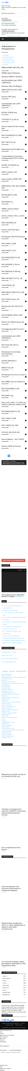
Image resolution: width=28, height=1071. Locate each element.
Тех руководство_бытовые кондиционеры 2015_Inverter (13, 157)
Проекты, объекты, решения (9, 717)
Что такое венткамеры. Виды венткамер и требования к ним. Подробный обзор (14, 963)
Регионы (4, 720)
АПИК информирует (7, 674)
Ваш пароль (5, 18)
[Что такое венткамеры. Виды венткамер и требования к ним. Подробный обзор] (14, 947)
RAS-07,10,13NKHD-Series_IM (13, 322)
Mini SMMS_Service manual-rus (13, 382)
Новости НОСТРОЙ (7, 705)
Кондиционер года (6, 691)
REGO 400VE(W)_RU (9, 223)
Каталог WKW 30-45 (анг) (11, 446)
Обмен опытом (6, 711)
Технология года (6, 733)
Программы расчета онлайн (9, 652)
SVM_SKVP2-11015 (9, 250)
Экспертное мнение (7, 734)
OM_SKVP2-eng (7, 395)
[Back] (2, 4)
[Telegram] (3, 2)
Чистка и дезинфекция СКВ (9, 662)
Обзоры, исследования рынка (9, 709)
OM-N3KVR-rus (7, 202)
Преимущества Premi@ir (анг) (13, 149)
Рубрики (5, 671)
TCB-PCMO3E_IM (8, 285)
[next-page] (18, 456)
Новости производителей (8, 706)
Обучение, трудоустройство (9, 713)
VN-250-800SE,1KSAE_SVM (12, 315)
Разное (3, 719)
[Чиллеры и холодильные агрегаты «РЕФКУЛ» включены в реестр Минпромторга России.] (14, 794)
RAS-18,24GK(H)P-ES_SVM (12, 135)
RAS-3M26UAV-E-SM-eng (11, 271)
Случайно (5, 64)
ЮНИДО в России (6, 737)
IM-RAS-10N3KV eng (9, 112)
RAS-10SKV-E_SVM (9, 244)
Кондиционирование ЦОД (8, 692)
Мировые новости (6, 699)
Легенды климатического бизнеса (11, 694)
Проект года (5, 716)
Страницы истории (6, 731)
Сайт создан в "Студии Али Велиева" (17, 1027)
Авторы (12, 671)
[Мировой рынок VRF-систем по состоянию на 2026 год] (14, 760)
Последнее (6, 55)
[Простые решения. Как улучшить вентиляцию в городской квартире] (14, 872)
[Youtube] (8, 2)
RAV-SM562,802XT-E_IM (11, 257)
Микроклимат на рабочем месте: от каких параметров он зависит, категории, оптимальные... (13, 926)
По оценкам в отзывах (8, 62)
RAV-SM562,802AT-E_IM (11, 411)
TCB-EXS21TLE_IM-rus (10, 119)
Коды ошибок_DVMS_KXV (12, 179)
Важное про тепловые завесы (10, 658)
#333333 (2, 1040)
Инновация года (6, 685)
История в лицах (6, 688)
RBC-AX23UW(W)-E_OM (10, 389)
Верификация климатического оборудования (14, 677)
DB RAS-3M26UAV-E (9, 361)
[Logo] (0, 42)
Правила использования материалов (10, 1023)
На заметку (5, 700)
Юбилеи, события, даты (8, 736)
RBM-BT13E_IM (7, 368)
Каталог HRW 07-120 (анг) (12, 77)
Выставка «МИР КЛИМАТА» (9, 682)
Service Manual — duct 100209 (13, 439)
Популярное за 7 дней (9, 60)
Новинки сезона (6, 703)
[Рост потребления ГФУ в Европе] (14, 833)
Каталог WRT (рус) (9, 97)
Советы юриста (6, 726)
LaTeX (8, 1050)
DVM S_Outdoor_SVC (9, 172)
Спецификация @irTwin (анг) (13, 329)
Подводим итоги (6, 714)
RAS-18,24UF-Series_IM (10, 299)
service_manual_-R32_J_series (13, 216)
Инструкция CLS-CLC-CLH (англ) (14, 375)
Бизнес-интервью (6, 675)
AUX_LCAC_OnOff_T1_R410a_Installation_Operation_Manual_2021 (14, 403)
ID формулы (3, 1041)
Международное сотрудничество (10, 697)
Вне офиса (4, 680)
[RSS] (2, 2)
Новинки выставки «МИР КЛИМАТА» (11, 702)
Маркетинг (4, 696)
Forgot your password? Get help (10, 22)
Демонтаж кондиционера (11, 610)
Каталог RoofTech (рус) (10, 230)
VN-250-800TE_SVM (9, 195)
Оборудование (21, 671)
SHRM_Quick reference (11, 73)
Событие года (5, 723)
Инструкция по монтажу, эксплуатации (11, 353)
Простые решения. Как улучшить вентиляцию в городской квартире (11, 888)
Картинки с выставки (7, 689)
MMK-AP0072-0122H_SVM (12, 90)
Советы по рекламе (7, 725)
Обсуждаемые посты (8, 57)
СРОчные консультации (8, 728)
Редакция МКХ (5, 70)
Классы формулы (4, 1046)
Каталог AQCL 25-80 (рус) (12, 86)
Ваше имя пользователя (8, 13)
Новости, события (6, 708)
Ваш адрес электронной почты (10, 29)
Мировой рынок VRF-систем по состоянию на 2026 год (14, 775)
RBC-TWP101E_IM (8, 142)
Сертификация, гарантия (8, 722)
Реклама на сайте (10, 1025)
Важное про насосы (7, 655)
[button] (2, 39)
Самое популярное (8, 58)
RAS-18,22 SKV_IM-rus (10, 345)
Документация (9, 42)
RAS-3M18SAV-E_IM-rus (11, 264)
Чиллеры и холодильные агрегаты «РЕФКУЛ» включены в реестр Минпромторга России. (14, 812)
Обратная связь (18, 1025)
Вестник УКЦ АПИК (7, 679)
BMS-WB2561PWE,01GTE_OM (13, 292)
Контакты (23, 1023)
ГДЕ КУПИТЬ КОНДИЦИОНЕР (13, 560)
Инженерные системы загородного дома (12, 683)
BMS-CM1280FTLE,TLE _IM (12, 278)
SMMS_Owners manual (10, 209)
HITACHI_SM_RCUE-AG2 (11, 432)
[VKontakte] (5, 2)
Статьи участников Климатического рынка (13, 730)
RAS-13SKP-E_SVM (9, 418)
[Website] (7, 2)
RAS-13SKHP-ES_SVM (10, 425)
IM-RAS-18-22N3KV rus (10, 165)
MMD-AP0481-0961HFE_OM (12, 68)
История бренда (6, 686)
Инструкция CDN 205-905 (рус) (13, 237)
